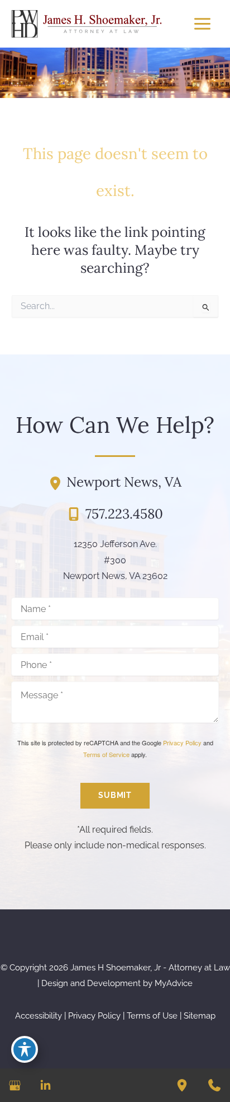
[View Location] (57, 482)
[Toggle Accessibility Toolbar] (24, 1049)
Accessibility (38, 1015)
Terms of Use (152, 1015)
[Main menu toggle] (202, 24)
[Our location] (182, 1085)
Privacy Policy (182, 742)
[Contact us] (214, 1085)
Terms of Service (106, 754)
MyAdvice (174, 983)
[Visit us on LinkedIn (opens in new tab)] (45, 1085)
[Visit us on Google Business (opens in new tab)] (14, 1085)
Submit (115, 795)
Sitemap (199, 1015)
